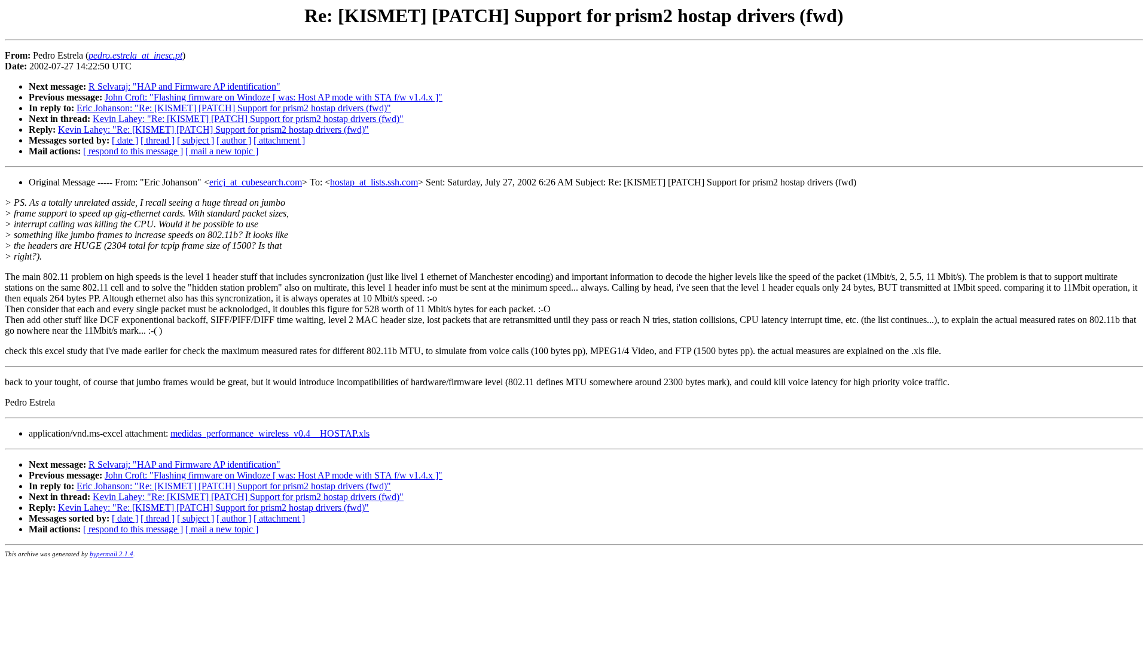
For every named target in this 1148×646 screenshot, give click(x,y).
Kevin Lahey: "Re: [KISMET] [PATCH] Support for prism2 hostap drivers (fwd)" (248, 119)
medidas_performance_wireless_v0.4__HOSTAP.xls (270, 433)
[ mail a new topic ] (221, 151)
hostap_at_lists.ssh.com (374, 182)
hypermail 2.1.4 (111, 553)
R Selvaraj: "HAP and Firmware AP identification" (184, 86)
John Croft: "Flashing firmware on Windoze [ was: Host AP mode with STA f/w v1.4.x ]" (273, 97)
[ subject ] (195, 140)
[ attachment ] (279, 140)
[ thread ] (158, 140)
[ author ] (233, 140)
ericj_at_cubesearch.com (255, 182)
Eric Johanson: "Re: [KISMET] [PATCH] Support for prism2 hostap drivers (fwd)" (234, 108)
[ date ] (125, 140)
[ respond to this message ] (133, 151)
